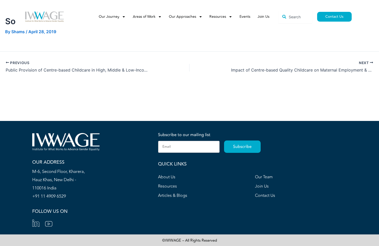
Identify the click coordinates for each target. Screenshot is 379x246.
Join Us (263, 16)
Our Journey (109, 16)
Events (245, 16)
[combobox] (295, 17)
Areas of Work (144, 16)
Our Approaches (182, 16)
